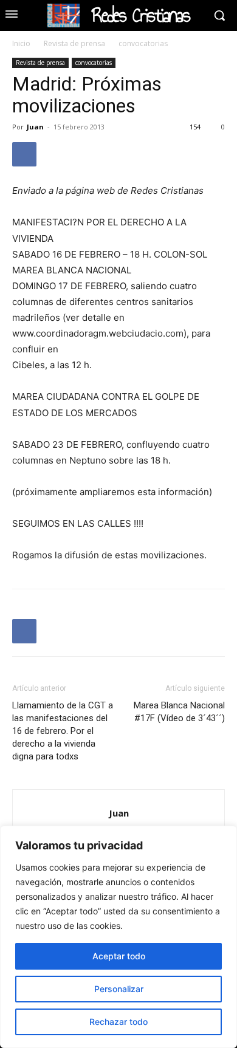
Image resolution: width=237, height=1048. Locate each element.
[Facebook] (24, 154)
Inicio (21, 43)
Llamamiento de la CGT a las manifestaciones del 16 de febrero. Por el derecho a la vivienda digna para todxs (62, 731)
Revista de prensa (74, 43)
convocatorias (143, 43)
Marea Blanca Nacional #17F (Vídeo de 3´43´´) (179, 712)
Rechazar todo (118, 1021)
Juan (35, 126)
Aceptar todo (118, 956)
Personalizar (118, 989)
